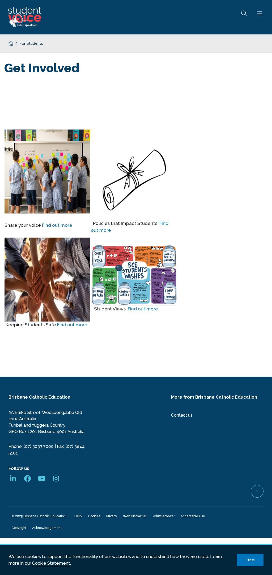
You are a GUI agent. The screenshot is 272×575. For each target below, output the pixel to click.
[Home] (8, 42)
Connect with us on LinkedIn (13, 479)
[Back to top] (257, 491)
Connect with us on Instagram (56, 479)
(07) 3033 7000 (39, 446)
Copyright (19, 529)
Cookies (95, 517)
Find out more (57, 225)
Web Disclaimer (135, 517)
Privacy (112, 517)
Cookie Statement (51, 563)
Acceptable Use (194, 517)
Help (78, 516)
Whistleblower (164, 517)
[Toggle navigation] (260, 17)
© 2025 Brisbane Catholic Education (39, 517)
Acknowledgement (47, 529)
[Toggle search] (244, 17)
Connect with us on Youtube (42, 479)
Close (250, 560)
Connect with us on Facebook (27, 479)
